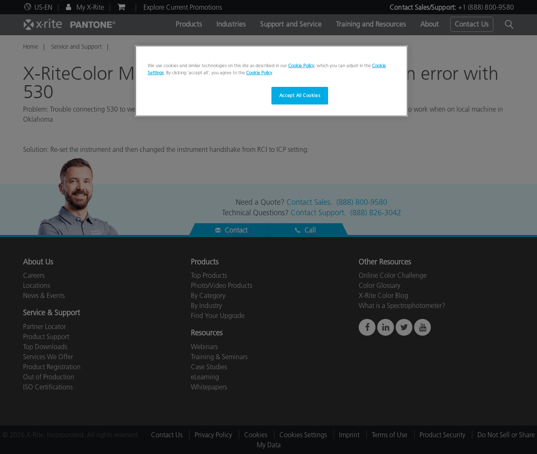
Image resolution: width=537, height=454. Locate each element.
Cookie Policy (301, 65)
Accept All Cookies (299, 95)
